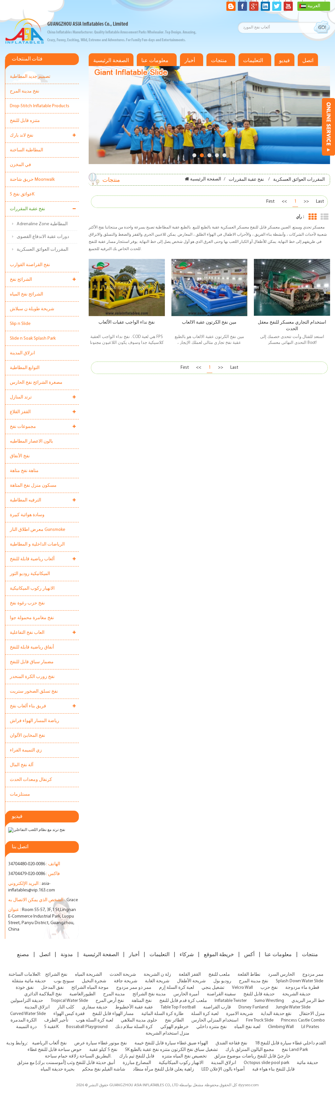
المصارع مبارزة (137, 1062)
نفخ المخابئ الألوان (27, 735)
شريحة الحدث (123, 974)
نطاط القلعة (249, 974)
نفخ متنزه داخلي (211, 1026)
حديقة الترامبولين (26, 1000)
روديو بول (222, 981)
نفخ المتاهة (142, 1000)
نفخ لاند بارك (21, 135)
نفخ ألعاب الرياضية (49, 1043)
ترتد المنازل (21, 397)
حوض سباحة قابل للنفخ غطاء (54, 1049)
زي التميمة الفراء (26, 750)
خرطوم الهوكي (174, 1026)
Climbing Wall (281, 1026)
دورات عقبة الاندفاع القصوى (43, 236)
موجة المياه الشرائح (90, 987)
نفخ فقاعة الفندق (231, 1043)
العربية (314, 6)
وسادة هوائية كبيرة (27, 515)
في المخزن (20, 164)
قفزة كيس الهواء (69, 1013)
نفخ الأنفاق (20, 456)
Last (320, 201)
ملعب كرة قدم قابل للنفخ (183, 1000)
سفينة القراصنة (221, 994)
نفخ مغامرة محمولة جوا (32, 618)
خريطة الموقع (219, 954)
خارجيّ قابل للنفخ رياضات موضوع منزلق (252, 1056)
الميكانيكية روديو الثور (30, 573)
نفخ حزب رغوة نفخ (27, 603)
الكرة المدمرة (23, 1020)
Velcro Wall (242, 987)
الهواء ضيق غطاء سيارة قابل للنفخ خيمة (171, 1043)
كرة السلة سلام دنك (134, 1026)
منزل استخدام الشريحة (167, 1033)
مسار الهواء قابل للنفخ (113, 1013)
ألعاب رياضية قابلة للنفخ (32, 559)
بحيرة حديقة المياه (58, 1069)
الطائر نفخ (174, 1020)
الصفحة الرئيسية (111, 60)
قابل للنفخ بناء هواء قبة (273, 1069)
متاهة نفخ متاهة (24, 470)
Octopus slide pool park (266, 1062)
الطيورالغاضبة (82, 994)
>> (306, 201)
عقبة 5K (51, 1026)
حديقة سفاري (95, 1007)
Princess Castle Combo (303, 1020)
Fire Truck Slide (259, 1020)
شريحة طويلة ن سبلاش (32, 309)
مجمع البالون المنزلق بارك (249, 1049)
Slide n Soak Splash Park (33, 338)
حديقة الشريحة (296, 994)
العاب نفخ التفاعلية (27, 632)
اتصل (307, 60)
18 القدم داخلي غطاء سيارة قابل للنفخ (290, 1043)
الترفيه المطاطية (25, 500)
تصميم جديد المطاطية (30, 76)
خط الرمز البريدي (308, 1000)
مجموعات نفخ (23, 426)
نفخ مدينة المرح (24, 91)
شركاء (187, 954)
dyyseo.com (248, 1085)
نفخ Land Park (295, 1049)
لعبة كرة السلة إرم (176, 987)
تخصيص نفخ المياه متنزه (184, 1056)
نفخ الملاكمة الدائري (43, 994)
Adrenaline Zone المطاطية (42, 224)
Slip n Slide (20, 323)
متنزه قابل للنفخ (25, 120)
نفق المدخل (52, 987)
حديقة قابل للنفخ (259, 994)
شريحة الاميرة (239, 1013)
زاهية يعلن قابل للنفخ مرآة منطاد (163, 1069)
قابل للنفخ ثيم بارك (136, 1056)
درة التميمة (26, 1026)
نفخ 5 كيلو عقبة (103, 1049)
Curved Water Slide (28, 1013)
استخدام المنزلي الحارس (214, 1020)
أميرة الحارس (186, 994)
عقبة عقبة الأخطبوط (134, 1007)
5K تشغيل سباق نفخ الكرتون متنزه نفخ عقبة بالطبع (171, 1049)
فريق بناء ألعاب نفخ (28, 706)
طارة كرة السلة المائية (162, 1013)
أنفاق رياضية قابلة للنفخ (32, 647)
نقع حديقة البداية (276, 1013)
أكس (249, 954)
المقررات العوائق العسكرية (42, 249)
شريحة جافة (125, 981)
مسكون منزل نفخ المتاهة (33, 485)
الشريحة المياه (88, 974)
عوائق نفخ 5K (22, 194)
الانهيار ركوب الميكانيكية (32, 588)
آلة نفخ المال (21, 765)
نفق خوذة (25, 987)
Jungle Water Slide (293, 1007)
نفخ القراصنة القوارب (30, 264)
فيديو (284, 60)
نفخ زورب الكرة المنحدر (32, 676)
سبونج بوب (64, 981)
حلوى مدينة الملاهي (139, 1020)
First (270, 201)
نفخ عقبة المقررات (27, 209)
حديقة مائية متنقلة (29, 981)
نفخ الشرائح (56, 974)
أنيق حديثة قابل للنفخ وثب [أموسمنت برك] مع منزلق (66, 1062)
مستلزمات (20, 794)
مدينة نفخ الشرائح (149, 994)
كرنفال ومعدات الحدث (31, 779)
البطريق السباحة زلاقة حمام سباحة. (78, 1056)
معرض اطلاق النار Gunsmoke (37, 529)
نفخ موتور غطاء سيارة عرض (100, 1043)
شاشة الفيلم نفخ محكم (103, 1069)
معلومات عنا (154, 60)
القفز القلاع (20, 412)
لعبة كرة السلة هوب (94, 1020)
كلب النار (65, 1007)
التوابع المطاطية (25, 367)
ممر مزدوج (313, 974)
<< (284, 201)
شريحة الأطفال (191, 981)
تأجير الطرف (56, 1020)
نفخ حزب (269, 987)
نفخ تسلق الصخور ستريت (34, 691)
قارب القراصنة (217, 1007)
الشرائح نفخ (21, 279)
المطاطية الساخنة (26, 150)
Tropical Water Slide (69, 1000)
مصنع (23, 954)
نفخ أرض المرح (110, 1000)
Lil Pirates (310, 1026)
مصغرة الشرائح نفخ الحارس (36, 382)
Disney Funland (253, 1007)
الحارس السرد (281, 974)
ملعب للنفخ (219, 974)
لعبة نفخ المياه (247, 1026)
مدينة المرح (114, 994)
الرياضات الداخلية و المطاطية (37, 544)
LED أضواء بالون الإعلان (223, 1069)
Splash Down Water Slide (299, 981)
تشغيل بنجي (213, 987)
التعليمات (253, 60)
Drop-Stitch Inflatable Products (39, 106)
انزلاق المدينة (22, 353)
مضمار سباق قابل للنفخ (32, 662)
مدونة (67, 954)
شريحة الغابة (157, 981)
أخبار (190, 60)
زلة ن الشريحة (157, 974)
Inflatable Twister (231, 1000)
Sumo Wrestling (269, 1000)
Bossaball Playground (87, 1026)
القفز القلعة (190, 974)
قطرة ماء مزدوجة (302, 987)
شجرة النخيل (94, 981)
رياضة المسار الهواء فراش (34, 720)
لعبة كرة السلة (205, 1013)
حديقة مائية (307, 1062)
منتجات (219, 60)
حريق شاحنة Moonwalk (32, 179)
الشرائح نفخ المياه (26, 294)
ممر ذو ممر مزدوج (133, 987)
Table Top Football (178, 1007)
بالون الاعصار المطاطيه (31, 441)
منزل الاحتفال (312, 1013)
